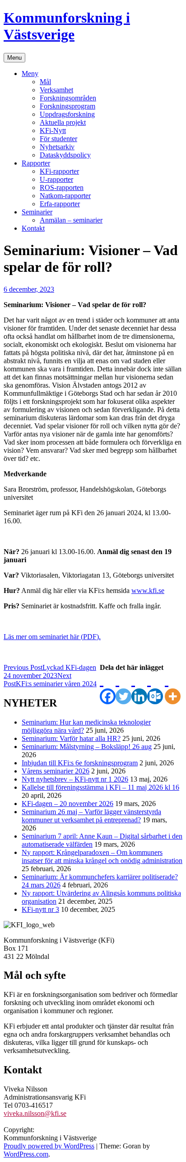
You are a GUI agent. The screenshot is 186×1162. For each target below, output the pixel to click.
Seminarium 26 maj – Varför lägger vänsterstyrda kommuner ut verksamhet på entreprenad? (91, 816)
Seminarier (37, 212)
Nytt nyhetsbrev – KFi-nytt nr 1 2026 (75, 779)
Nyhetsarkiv (57, 147)
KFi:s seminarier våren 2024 (50, 680)
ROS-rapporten (62, 187)
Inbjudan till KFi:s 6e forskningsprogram (80, 763)
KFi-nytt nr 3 (40, 909)
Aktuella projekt (63, 122)
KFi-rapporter (59, 171)
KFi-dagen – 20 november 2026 (67, 803)
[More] (172, 688)
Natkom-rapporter (65, 195)
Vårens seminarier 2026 (55, 771)
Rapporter (36, 163)
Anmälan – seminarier (71, 220)
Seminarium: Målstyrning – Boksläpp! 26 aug (87, 746)
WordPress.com (26, 1154)
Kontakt (33, 228)
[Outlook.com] (155, 688)
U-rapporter (56, 179)
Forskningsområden (68, 98)
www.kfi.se (147, 590)
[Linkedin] (139, 688)
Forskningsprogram (67, 106)
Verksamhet (56, 90)
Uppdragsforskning (67, 114)
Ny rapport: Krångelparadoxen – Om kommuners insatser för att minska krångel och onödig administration (102, 856)
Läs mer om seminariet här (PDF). (52, 636)
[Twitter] (123, 688)
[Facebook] (108, 688)
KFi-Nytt (53, 130)
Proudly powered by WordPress (49, 1146)
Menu (14, 57)
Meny (30, 73)
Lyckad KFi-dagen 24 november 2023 (50, 671)
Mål (45, 81)
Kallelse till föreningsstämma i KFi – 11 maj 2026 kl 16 (100, 787)
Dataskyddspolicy (65, 155)
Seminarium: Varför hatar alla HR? (71, 738)
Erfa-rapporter (60, 204)
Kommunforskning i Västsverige (67, 26)
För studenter (58, 138)
